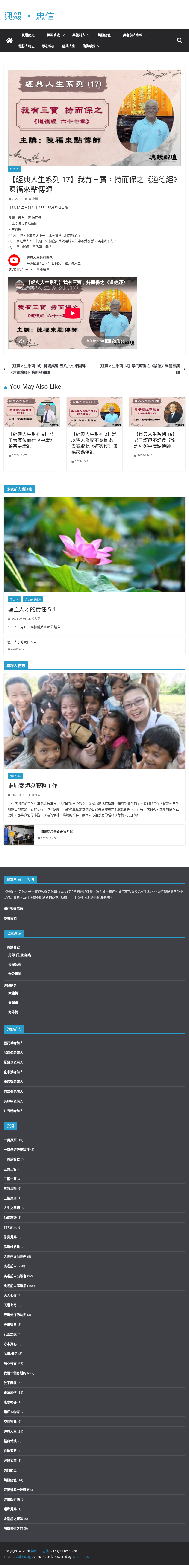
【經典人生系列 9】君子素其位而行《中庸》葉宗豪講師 (31, 440)
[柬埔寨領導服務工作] (94, 721)
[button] (37, 35)
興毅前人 (78, 35)
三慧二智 (10, 1169)
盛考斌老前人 (13, 1072)
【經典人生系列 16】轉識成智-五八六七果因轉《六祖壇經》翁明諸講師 (47, 369)
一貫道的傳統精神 (17, 1149)
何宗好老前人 (13, 1091)
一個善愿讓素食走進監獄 (55, 831)
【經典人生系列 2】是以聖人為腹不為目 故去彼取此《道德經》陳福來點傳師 (94, 443)
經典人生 (68, 46)
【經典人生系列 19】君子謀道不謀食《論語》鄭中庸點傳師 (155, 440)
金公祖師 (14, 974)
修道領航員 (12, 1246)
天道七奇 (10, 1305)
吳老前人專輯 (132, 35)
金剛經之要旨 (13, 1518)
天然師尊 (14, 964)
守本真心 (10, 1344)
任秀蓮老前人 (13, 1111)
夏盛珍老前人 (13, 1062)
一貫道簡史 (26, 35)
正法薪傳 (10, 1392)
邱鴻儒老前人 (13, 1052)
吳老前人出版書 (15, 1276)
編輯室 (36, 619)
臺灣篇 (13, 1002)
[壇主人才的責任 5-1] (94, 544)
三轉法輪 (10, 1188)
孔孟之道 (10, 1334)
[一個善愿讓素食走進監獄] (19, 835)
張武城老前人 (13, 1043)
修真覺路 (10, 1237)
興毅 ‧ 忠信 (29, 16)
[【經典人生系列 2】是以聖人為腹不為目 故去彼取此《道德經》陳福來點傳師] (95, 400)
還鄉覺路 (10, 1509)
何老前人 (10, 1227)
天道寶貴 (10, 1324)
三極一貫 (10, 1179)
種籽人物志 (26, 46)
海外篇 (13, 1012)
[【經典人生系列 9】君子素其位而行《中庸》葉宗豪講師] (32, 400)
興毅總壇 (104, 35)
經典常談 (10, 1441)
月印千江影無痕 (19, 955)
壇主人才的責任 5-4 (21, 642)
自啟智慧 (10, 1450)
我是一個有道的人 (17, 1373)
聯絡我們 (10, 918)
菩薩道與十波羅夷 (17, 1489)
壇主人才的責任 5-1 (32, 609)
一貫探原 (10, 1140)
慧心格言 (48, 46)
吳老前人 (14, 599)
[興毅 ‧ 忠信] (9, 40)
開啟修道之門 (13, 1528)
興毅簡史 (53, 35)
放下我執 (10, 1383)
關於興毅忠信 (13, 908)
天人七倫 (10, 1295)
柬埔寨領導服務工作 (33, 785)
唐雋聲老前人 (13, 1081)
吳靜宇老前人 (13, 1101)
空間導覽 (10, 1421)
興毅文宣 (10, 1460)
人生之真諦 (12, 1208)
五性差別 (10, 1198)
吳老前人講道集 (33, 599)
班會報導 (10, 1402)
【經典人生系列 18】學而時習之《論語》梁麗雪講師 (138, 369)
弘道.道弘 (11, 1353)
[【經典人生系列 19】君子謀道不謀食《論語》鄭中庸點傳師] (157, 400)
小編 (35, 199)
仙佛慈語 (89, 46)
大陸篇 (13, 993)
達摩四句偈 (12, 1499)
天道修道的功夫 (15, 1314)
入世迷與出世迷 (15, 1256)
